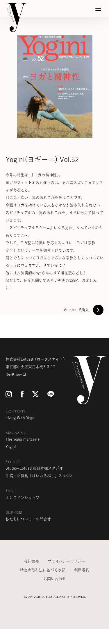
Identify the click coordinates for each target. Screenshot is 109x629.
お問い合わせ (54, 579)
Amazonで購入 (76, 310)
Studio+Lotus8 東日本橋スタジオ (34, 468)
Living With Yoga (20, 418)
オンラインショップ (23, 497)
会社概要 (31, 561)
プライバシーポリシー (66, 561)
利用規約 (81, 570)
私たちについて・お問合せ (28, 519)
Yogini (11, 447)
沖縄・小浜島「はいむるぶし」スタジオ (40, 476)
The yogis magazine (23, 439)
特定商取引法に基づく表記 (42, 570)
